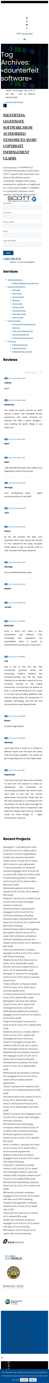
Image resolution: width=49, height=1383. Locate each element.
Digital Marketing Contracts (22, 352)
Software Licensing (19, 348)
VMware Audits (17, 317)
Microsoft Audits (18, 297)
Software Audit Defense (16, 287)
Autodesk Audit (17, 307)
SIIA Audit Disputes (19, 311)
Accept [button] (24, 1380)
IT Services (12, 341)
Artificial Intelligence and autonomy (25, 283)
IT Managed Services (20, 345)
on (12, 378)
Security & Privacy (14, 321)
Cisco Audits (16, 293)
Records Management (20, 335)
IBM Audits (16, 300)
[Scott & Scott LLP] (24, 9)
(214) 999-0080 (27, 34)
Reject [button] (33, 1380)
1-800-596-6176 (12, 258)
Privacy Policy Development (22, 331)
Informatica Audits (19, 314)
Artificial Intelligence (15, 280)
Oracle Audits (17, 304)
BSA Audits (16, 290)
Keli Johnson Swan (10, 167)
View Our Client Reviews (14, 102)
